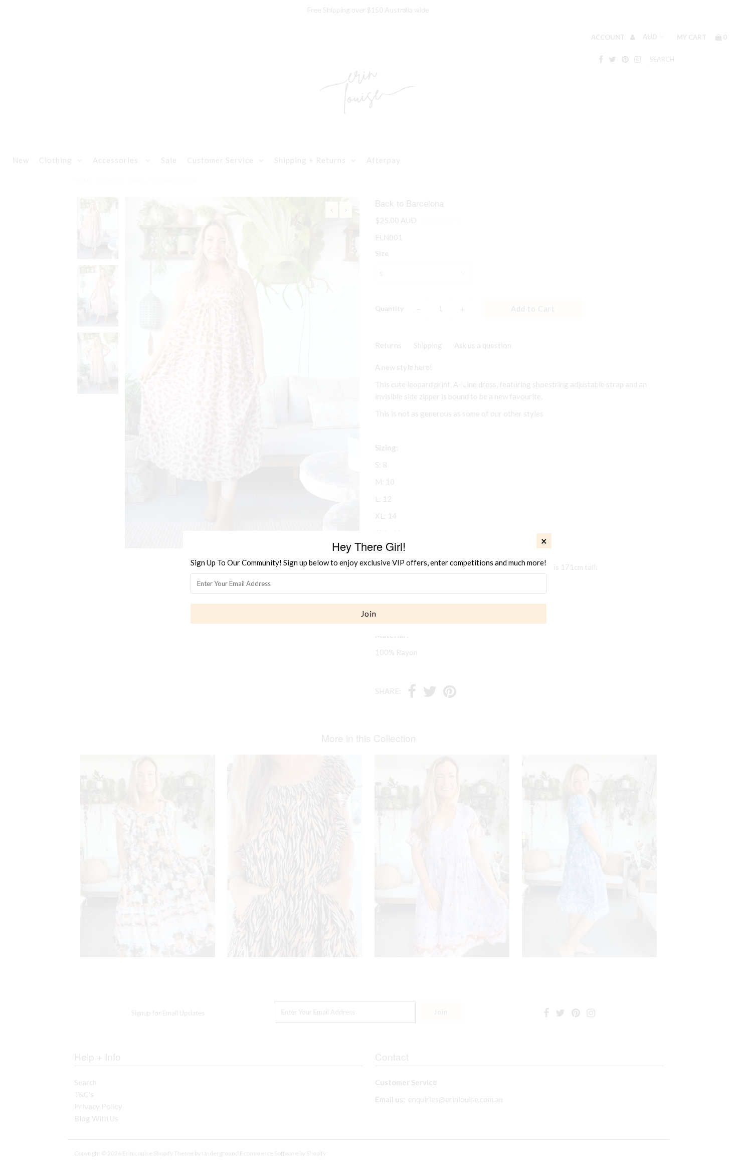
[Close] (543, 540)
